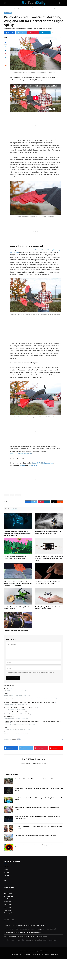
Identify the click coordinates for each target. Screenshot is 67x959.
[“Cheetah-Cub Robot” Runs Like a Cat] (18, 620)
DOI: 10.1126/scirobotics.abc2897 (21, 454)
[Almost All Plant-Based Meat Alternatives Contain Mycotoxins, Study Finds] (8, 809)
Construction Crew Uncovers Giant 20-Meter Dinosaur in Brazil (35, 835)
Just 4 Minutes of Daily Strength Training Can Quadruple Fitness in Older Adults (39, 798)
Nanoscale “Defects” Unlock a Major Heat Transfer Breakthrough (22, 932)
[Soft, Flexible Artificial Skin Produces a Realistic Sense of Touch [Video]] (49, 571)
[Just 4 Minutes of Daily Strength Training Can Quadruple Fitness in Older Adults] (8, 800)
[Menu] (5, 2)
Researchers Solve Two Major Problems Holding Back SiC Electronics (24, 925)
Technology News (9, 913)
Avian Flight (7, 688)
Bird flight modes (8, 716)
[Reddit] (5, 65)
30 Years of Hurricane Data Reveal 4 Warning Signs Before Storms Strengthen (36, 846)
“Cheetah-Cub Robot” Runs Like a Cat (16, 630)
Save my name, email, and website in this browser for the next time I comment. (31, 672)
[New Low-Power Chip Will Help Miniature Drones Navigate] (18, 596)
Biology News (8, 893)
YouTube (6, 872)
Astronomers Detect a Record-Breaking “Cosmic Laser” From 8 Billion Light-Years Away (38, 817)
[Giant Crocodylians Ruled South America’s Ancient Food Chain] (8, 781)
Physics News (8, 904)
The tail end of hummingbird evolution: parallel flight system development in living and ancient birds (29, 702)
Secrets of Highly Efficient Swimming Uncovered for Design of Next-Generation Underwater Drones (17, 533)
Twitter (6, 869)
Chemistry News (8, 896)
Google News (32, 465)
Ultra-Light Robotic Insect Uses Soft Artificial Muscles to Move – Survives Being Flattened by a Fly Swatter (18, 583)
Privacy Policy (45, 954)
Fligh (5, 727)
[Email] (5, 61)
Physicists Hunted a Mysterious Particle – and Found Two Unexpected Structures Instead (30, 929)
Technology (8, 12)
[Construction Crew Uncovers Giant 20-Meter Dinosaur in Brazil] (8, 837)
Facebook (6, 867)
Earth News (7, 899)
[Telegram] (5, 57)
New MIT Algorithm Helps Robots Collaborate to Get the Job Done (15, 557)
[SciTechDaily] (33, 2)
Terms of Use (54, 954)
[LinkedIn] (5, 50)
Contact (28, 954)
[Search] (62, 3)
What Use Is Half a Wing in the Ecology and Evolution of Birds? (20, 707)
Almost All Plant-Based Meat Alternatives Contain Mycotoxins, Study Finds (37, 808)
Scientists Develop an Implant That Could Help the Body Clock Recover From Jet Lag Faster (30, 940)
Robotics (18, 495)
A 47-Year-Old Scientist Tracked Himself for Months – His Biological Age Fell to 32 (38, 827)
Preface (6, 732)
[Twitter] (5, 46)
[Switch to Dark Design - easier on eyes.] (59, 3)
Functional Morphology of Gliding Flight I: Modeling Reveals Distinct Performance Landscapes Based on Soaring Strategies (32, 722)
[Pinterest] (5, 53)
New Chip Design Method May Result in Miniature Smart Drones (48, 607)
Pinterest (6, 875)
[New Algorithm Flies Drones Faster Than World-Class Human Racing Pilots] (49, 521)
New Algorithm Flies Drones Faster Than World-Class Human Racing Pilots (48, 532)
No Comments (42, 28)
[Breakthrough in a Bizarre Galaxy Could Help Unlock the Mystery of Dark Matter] (8, 790)
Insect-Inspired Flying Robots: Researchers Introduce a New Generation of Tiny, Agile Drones (49, 558)
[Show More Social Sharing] (52, 32)
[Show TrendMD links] (62, 739)
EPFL (12, 495)
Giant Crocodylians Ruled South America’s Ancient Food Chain (35, 779)
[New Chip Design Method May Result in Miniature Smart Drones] (49, 596)
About (21, 954)
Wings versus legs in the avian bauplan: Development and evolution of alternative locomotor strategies (30, 698)
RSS (5, 881)
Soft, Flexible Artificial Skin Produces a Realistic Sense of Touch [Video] (47, 582)
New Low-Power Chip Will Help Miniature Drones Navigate (17, 607)
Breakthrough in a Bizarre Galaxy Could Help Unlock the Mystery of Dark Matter (39, 789)
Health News (7, 901)
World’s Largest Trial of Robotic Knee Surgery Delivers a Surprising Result (25, 936)
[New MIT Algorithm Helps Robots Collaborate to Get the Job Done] (18, 546)
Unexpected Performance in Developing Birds (15, 712)
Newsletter (7, 878)
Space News (7, 910)
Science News (8, 907)
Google (22, 465)
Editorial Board (36, 954)
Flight (5, 693)
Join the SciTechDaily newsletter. (42, 463)
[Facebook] (5, 42)
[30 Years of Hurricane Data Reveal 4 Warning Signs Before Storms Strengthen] (8, 847)
